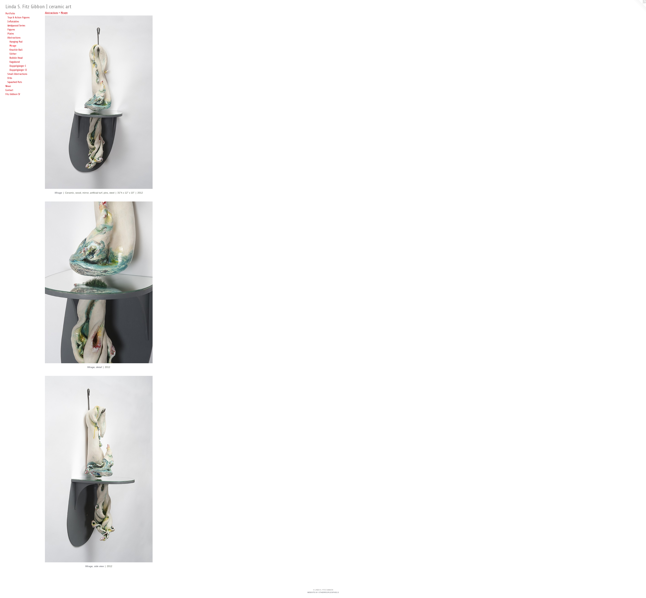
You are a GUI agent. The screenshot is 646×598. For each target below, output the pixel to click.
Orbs (9, 78)
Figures (11, 29)
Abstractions (14, 37)
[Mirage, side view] (99, 469)
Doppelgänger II (18, 69)
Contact (9, 90)
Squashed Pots (14, 82)
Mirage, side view (94, 566)
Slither (12, 53)
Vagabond (14, 61)
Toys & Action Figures (18, 17)
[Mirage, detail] (99, 282)
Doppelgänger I (17, 65)
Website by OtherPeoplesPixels (323, 592)
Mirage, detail (94, 367)
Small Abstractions (17, 74)
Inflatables (13, 21)
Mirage (12, 45)
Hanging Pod (15, 41)
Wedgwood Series (16, 25)
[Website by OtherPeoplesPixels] (639, 6)
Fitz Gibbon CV (12, 94)
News (8, 86)
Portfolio (10, 13)
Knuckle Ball (16, 49)
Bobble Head (16, 57)
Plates (10, 33)
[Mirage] (99, 102)
